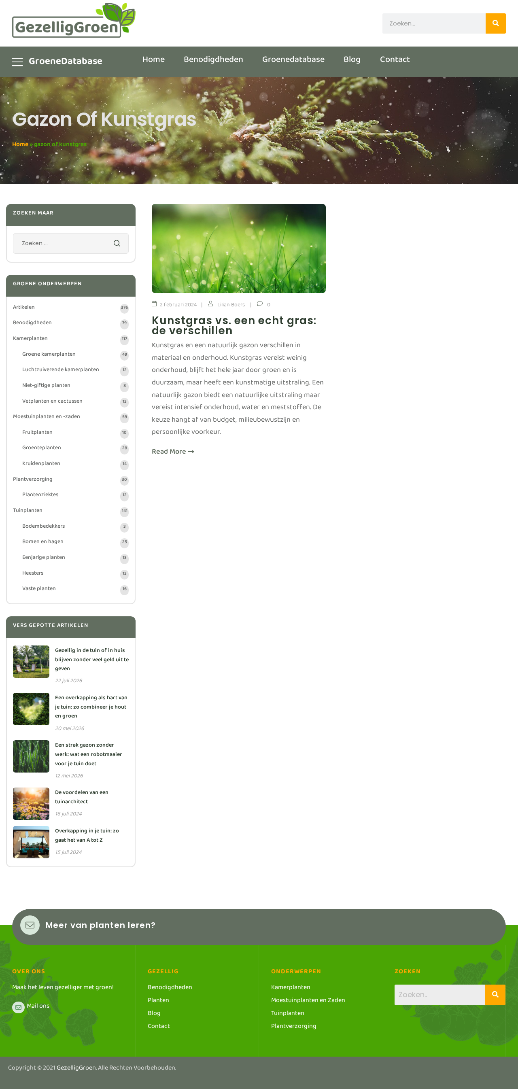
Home (20, 146)
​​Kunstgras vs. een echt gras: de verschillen (234, 325)
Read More (170, 454)
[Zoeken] (496, 23)
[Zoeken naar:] (71, 245)
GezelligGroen (76, 1069)
